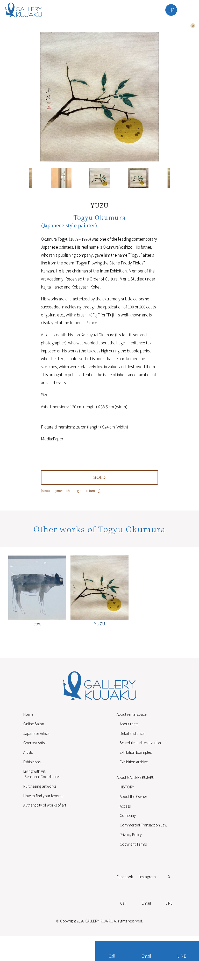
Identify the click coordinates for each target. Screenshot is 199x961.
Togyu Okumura (99, 217)
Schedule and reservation (140, 742)
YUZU (99, 623)
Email (146, 956)
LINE (181, 956)
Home (28, 714)
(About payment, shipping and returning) (70, 490)
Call (112, 956)
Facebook (125, 876)
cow (37, 623)
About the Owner (133, 796)
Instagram (147, 876)
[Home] (23, 10)
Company (128, 815)
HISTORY (127, 786)
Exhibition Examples (136, 752)
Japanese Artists (36, 733)
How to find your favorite (43, 795)
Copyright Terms (133, 844)
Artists (28, 752)
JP (171, 9)
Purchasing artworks (39, 786)
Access (125, 806)
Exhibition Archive (134, 761)
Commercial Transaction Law (143, 824)
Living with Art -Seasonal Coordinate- (41, 773)
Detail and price (132, 733)
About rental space (132, 714)
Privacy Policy (131, 834)
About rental (129, 723)
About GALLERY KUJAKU (135, 777)
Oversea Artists (35, 742)
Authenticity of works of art (44, 805)
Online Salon (33, 723)
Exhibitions (31, 761)
